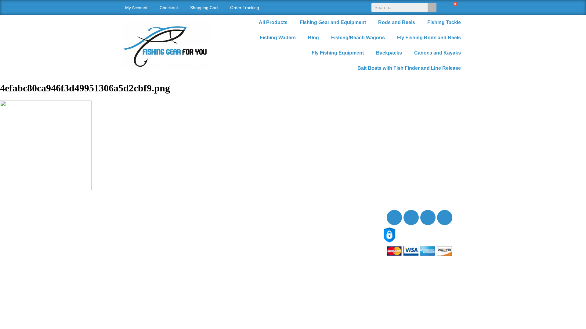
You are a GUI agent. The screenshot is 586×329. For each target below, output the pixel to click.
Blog (313, 37)
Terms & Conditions (149, 257)
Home (134, 211)
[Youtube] (428, 217)
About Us (138, 217)
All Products (273, 22)
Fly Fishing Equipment (338, 52)
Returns (136, 244)
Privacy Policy (143, 251)
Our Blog (137, 231)
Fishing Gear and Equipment (333, 22)
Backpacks (389, 52)
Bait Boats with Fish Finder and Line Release (409, 68)
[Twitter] (411, 217)
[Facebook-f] (394, 217)
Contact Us (140, 224)
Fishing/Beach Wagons (358, 37)
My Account (136, 7)
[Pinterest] (444, 217)
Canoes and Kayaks (437, 52)
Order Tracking (244, 7)
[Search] (432, 7)
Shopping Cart (204, 7)
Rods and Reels (396, 22)
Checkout (169, 7)
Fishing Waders (278, 37)
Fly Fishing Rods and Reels (429, 37)
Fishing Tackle (444, 22)
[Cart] (451, 7)
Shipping (138, 237)
